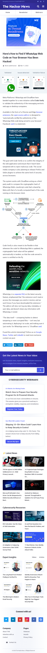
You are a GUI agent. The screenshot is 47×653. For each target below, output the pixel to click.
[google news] (40, 619)
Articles (41, 557)
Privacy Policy (28, 637)
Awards (26, 634)
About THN (6, 631)
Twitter (10, 335)
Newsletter (23, 12)
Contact (5, 637)
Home (8, 12)
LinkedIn (20, 335)
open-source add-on (21, 115)
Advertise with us (8, 634)
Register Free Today (14, 409)
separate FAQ (19, 294)
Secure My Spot (13, 441)
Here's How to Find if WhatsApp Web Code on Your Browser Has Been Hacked (23, 57)
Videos (34, 557)
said (12, 124)
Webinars (39, 12)
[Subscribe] (40, 370)
